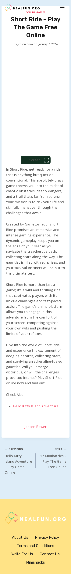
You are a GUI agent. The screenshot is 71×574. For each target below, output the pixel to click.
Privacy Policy (47, 537)
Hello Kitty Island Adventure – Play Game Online (18, 460)
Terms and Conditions (35, 545)
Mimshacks (35, 562)
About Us (20, 537)
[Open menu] (62, 7)
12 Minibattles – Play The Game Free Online (53, 458)
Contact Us (50, 554)
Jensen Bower (26, 44)
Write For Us (22, 554)
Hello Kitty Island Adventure (35, 406)
